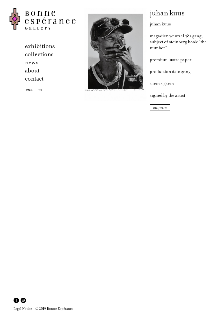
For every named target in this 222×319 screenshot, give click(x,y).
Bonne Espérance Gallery (45, 19)
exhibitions (40, 46)
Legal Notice (23, 308)
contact (34, 78)
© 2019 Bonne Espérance (54, 308)
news (31, 62)
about (32, 70)
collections (39, 54)
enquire (160, 108)
